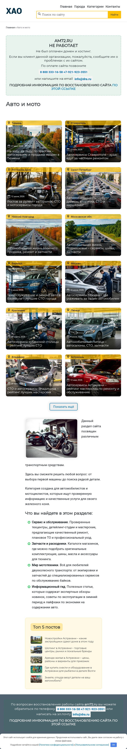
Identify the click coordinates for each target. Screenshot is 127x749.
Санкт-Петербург (81, 169)
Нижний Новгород (22, 216)
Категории (95, 6)
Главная (66, 6)
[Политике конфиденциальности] (56, 745)
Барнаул (16, 263)
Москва (75, 263)
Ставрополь (78, 123)
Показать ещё (63, 407)
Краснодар (18, 310)
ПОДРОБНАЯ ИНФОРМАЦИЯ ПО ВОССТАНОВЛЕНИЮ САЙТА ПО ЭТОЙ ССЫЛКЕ (63, 722)
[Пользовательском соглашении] (92, 745)
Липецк (75, 310)
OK (113, 745)
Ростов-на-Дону (21, 169)
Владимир (17, 356)
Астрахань (77, 356)
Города (79, 6)
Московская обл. (81, 216)
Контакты (113, 6)
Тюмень (16, 123)
